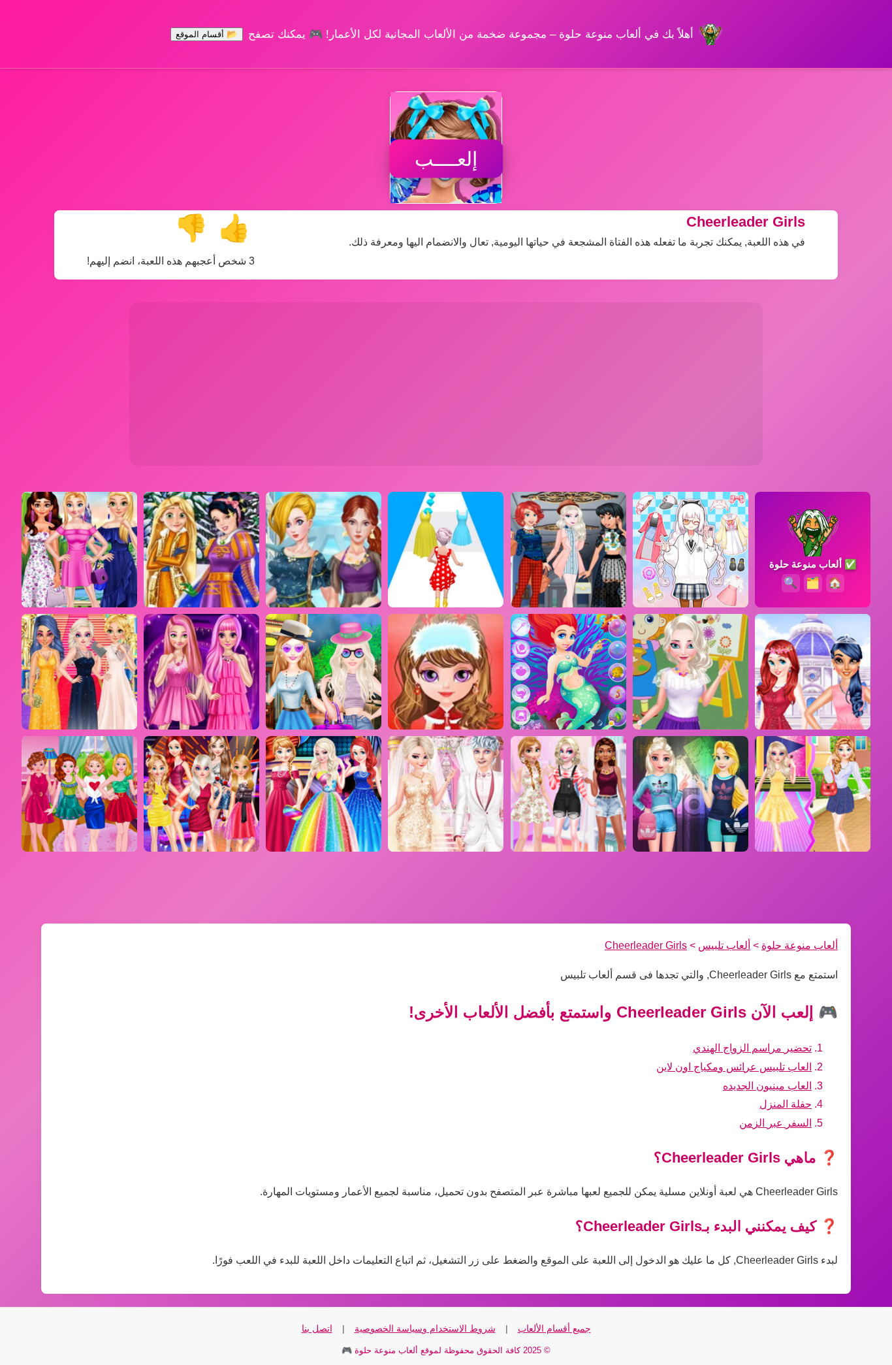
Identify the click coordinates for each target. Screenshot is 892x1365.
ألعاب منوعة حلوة (799, 945)
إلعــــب (446, 159)
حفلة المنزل (785, 1104)
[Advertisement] (446, 384)
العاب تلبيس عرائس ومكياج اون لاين (734, 1066)
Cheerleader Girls (646, 945)
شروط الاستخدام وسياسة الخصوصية (425, 1328)
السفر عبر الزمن (775, 1123)
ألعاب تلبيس (724, 945)
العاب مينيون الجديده (767, 1085)
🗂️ (813, 583)
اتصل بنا (317, 1328)
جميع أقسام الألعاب (554, 1328)
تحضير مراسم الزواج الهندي (752, 1047)
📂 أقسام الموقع (207, 34)
